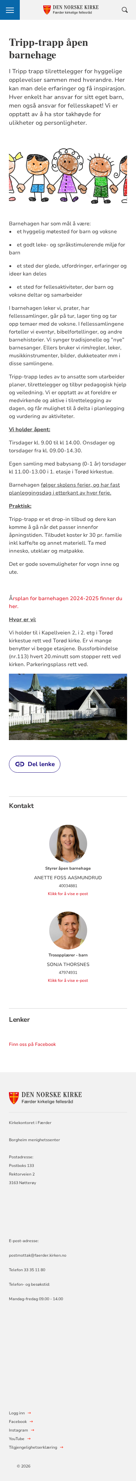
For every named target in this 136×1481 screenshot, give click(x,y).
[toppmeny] (10, 10)
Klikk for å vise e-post (68, 893)
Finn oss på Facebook (32, 1044)
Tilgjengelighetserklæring (33, 1447)
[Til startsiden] (45, 1097)
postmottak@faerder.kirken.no (37, 1255)
